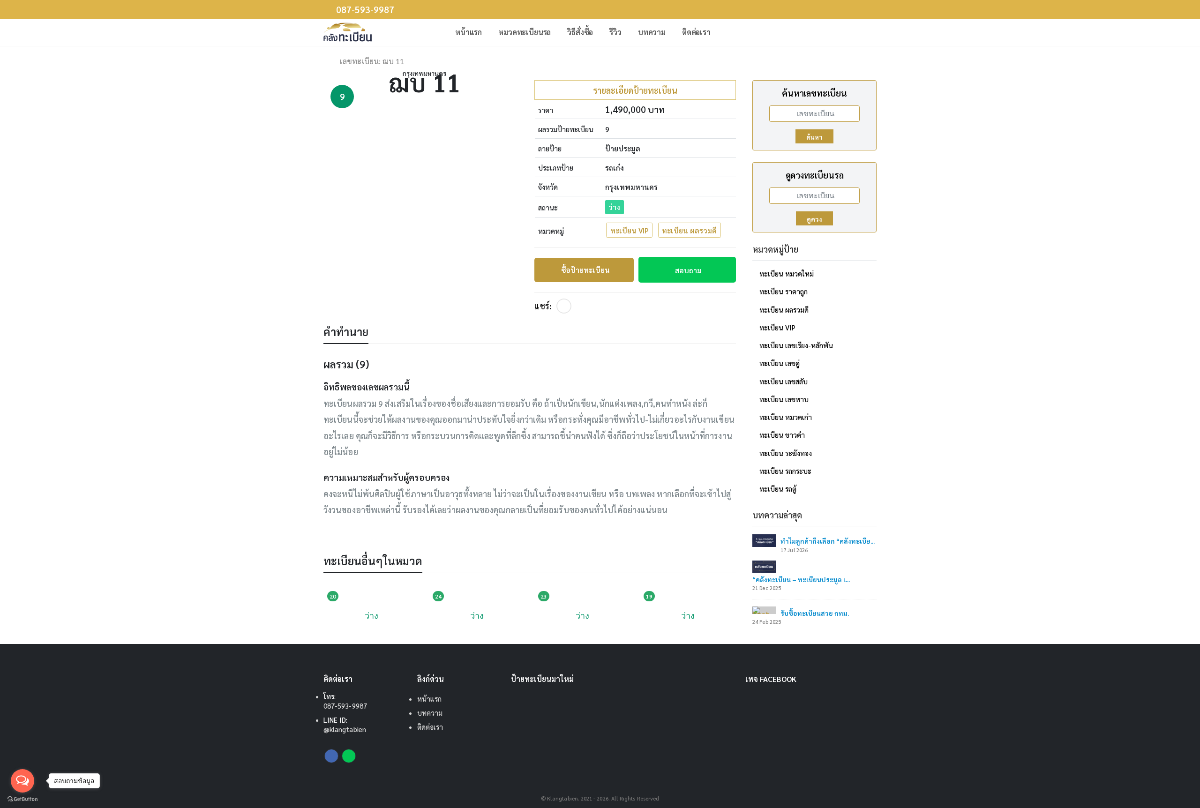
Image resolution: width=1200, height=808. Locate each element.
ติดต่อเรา (696, 32)
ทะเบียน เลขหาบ (784, 399)
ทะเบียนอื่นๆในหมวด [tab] (372, 561)
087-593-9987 (365, 9)
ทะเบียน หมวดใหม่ (786, 273)
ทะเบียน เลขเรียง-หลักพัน (796, 345)
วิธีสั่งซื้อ (580, 32)
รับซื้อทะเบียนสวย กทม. (814, 613)
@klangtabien (344, 729)
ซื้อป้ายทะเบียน (585, 269)
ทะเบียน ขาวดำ (782, 434)
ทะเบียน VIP (629, 230)
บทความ (652, 32)
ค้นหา (814, 137)
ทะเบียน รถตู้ (777, 488)
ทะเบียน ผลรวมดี (689, 230)
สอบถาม (688, 270)
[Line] (349, 756)
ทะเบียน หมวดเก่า (785, 416)
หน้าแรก (468, 32)
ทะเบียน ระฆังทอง (785, 453)
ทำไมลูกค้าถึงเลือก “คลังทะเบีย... (827, 541)
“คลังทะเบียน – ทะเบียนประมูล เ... (801, 579)
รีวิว (615, 32)
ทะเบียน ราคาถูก (783, 291)
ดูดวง (814, 219)
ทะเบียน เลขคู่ (779, 363)
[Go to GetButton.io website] (23, 798)
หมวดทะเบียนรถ (524, 32)
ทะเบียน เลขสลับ (783, 381)
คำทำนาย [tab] (345, 331)
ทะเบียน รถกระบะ (785, 470)
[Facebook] (563, 306)
